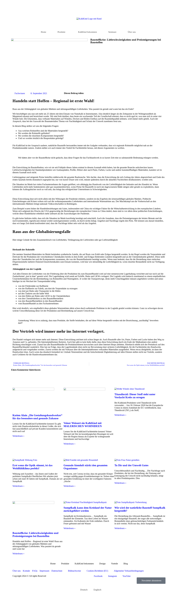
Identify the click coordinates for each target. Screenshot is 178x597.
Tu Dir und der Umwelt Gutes (131, 465)
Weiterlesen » (18, 436)
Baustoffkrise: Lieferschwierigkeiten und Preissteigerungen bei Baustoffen (35, 535)
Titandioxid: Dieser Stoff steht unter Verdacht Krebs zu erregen (134, 396)
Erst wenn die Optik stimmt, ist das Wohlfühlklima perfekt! (32, 467)
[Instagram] (160, 4)
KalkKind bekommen (87, 32)
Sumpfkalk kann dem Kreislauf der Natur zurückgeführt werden (88, 509)
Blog (125, 563)
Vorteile (114, 563)
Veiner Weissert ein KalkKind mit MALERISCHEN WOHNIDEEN (83, 425)
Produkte (61, 32)
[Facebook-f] (156, 4)
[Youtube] (165, 4)
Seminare (112, 32)
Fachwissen (20, 93)
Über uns (132, 32)
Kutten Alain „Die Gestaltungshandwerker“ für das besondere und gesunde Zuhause (37, 417)
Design (102, 563)
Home (43, 32)
